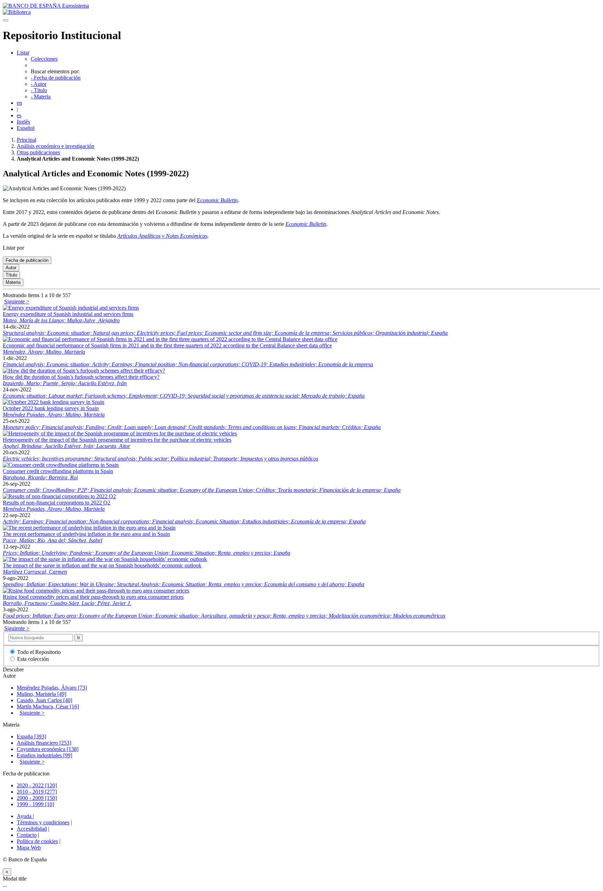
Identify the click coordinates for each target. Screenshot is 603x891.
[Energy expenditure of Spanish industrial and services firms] (71, 308)
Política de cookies (37, 841)
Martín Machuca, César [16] (48, 706)
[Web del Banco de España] (46, 6)
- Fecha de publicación (56, 78)
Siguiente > (16, 301)
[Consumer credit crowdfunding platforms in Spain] (61, 465)
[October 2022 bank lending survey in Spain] (53, 402)
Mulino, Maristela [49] (41, 694)
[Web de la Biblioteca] (17, 12)
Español (26, 128)
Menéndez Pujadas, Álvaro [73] (52, 688)
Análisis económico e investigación (55, 146)
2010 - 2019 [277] (37, 792)
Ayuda (25, 816)
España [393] (31, 736)
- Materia (41, 97)
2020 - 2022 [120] (37, 785)
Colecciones (44, 59)
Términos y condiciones (43, 822)
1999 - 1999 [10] (35, 804)
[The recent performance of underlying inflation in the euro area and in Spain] (89, 528)
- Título (39, 90)
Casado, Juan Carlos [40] (44, 700)
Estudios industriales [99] (44, 755)
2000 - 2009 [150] (37, 798)
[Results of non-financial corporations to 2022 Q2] (59, 496)
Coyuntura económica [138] (48, 749)
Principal (26, 140)
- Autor (38, 84)
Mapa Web (29, 847)
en (19, 103)
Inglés (23, 122)
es (19, 115)
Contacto (27, 835)
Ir (78, 637)
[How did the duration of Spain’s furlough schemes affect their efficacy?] (84, 371)
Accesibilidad (32, 829)
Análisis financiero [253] (44, 743)
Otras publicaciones (38, 152)
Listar (23, 53)
